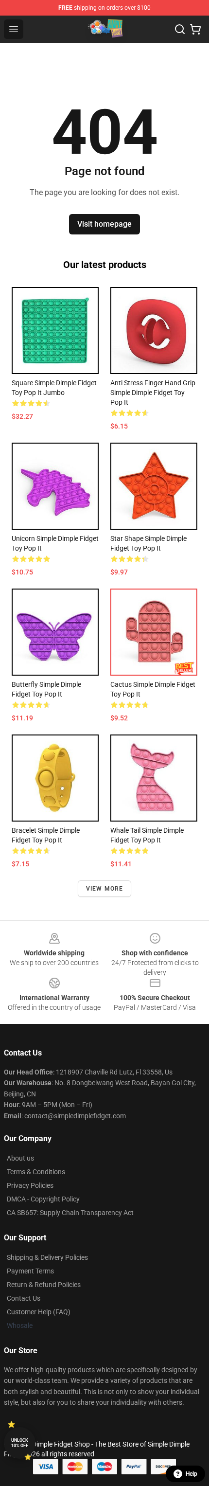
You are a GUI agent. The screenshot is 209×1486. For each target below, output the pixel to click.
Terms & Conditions (36, 1172)
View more (104, 888)
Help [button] (191, 1473)
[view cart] (195, 29)
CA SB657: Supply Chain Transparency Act (70, 1213)
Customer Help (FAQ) (38, 1312)
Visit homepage (104, 224)
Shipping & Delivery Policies (47, 1257)
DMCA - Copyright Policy (43, 1199)
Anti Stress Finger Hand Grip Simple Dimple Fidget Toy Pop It (152, 392)
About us (20, 1158)
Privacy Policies (30, 1185)
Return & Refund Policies (44, 1285)
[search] (180, 29)
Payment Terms (30, 1271)
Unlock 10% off (19, 1443)
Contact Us (23, 1298)
